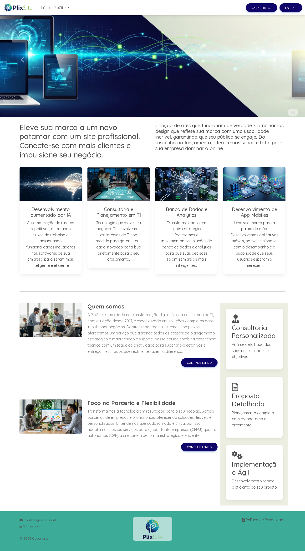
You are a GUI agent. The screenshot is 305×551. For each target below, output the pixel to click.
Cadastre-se (261, 8)
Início (45, 7)
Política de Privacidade (265, 519)
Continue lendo (199, 362)
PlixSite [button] (60, 7)
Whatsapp (31, 526)
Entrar (290, 8)
